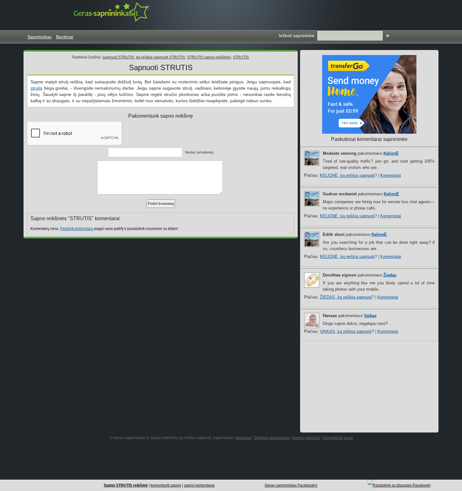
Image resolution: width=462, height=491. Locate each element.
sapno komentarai (199, 485)
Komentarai (390, 175)
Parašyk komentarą (76, 228)
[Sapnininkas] (113, 11)
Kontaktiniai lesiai (338, 438)
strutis (36, 88)
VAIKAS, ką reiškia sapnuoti (346, 331)
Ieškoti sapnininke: (297, 35)
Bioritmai (64, 36)
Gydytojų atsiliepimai (271, 438)
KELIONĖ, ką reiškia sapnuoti (347, 175)
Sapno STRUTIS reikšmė (126, 485)
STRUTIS (241, 57)
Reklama (243, 438)
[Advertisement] (320, 14)
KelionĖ (391, 153)
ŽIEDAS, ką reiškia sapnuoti (346, 297)
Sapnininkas (39, 36)
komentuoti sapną (166, 485)
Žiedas (389, 275)
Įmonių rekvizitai (306, 438)
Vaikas (370, 315)
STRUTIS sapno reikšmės (209, 57)
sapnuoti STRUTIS (118, 57)
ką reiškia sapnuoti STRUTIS (160, 57)
